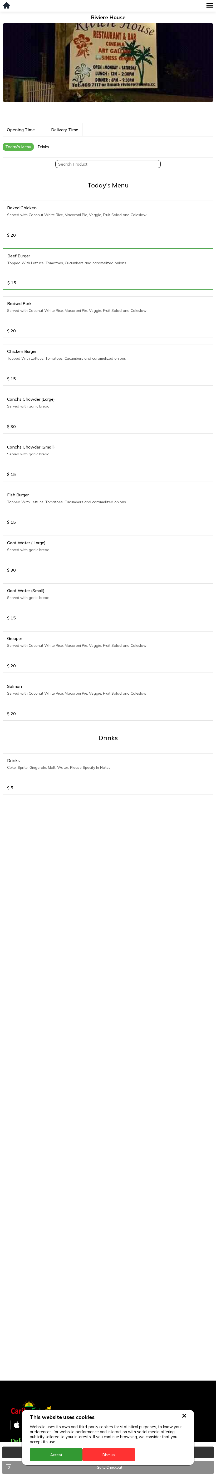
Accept (56, 1455)
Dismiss (108, 1455)
